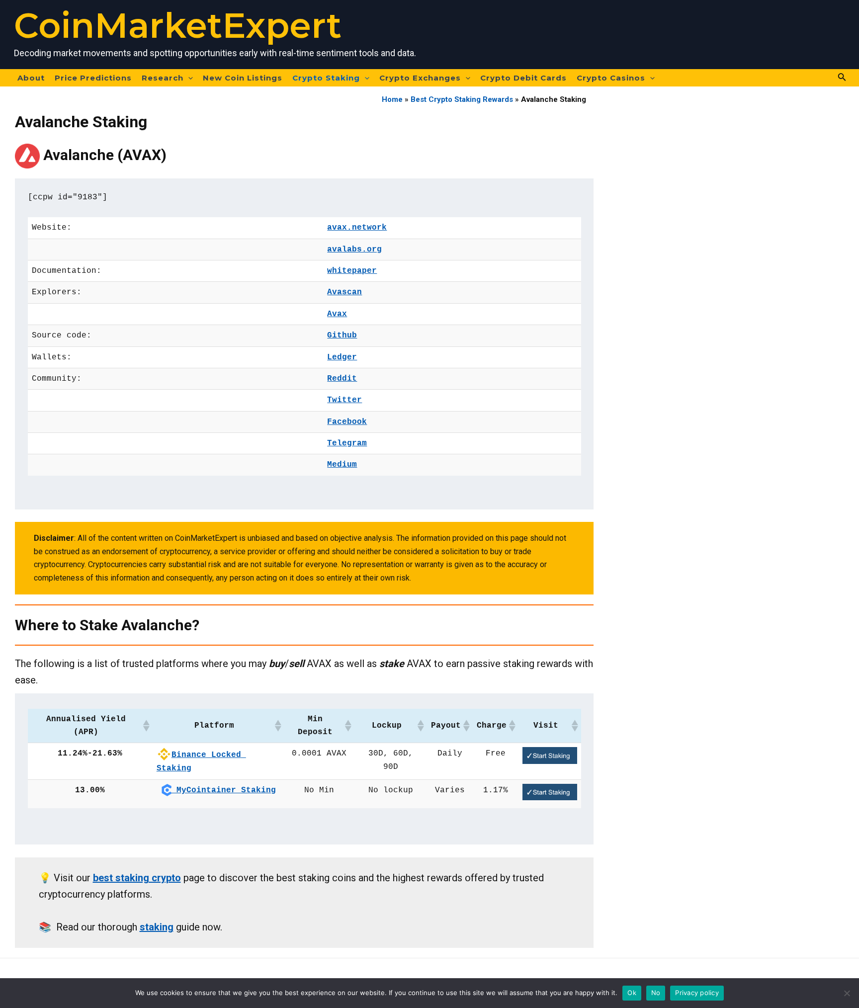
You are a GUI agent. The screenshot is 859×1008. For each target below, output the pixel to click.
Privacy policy (697, 993)
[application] (188, 78)
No (656, 993)
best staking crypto (137, 878)
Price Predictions (93, 78)
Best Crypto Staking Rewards (462, 99)
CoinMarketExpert (178, 25)
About (31, 78)
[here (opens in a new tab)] (549, 755)
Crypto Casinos (611, 78)
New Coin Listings (242, 78)
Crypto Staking (326, 78)
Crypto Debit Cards (523, 78)
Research (162, 78)
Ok (631, 993)
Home (392, 99)
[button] (146, 726)
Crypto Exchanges (420, 78)
